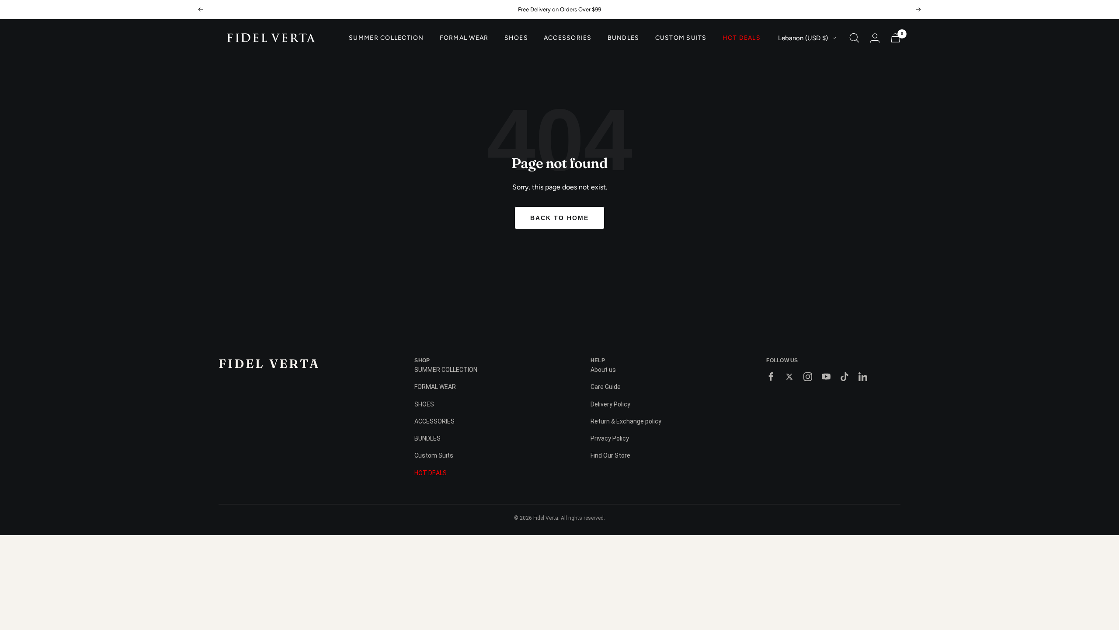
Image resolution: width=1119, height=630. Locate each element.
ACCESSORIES (568, 38)
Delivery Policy (610, 404)
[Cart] (895, 38)
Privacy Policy (610, 438)
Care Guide (606, 386)
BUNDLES (623, 38)
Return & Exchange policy (626, 421)
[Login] (875, 38)
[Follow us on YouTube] (826, 377)
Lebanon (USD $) (803, 38)
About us (603, 369)
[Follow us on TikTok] (844, 377)
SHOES (516, 38)
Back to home (559, 217)
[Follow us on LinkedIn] (863, 377)
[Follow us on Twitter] (789, 377)
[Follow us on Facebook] (771, 377)
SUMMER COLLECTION (386, 38)
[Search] (854, 38)
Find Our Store (610, 455)
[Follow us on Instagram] (808, 377)
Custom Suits (681, 38)
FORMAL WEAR (464, 38)
